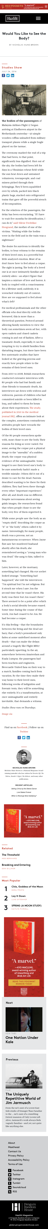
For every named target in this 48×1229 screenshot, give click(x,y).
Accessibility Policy (18, 1159)
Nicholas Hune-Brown (26, 45)
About (11, 1142)
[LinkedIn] (12, 75)
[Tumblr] (9, 1183)
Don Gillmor (8, 869)
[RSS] (9, 1191)
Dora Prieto (18, 890)
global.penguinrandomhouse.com (24, 1225)
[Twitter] (8, 75)
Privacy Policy (16, 1155)
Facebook (22, 727)
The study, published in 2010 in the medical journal (21, 412)
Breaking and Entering (16, 864)
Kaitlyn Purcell (20, 909)
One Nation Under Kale (22, 1039)
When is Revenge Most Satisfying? (24, 796)
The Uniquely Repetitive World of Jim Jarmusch (23, 1098)
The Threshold (10, 854)
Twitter (24, 732)
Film (8, 1090)
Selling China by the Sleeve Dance (24, 788)
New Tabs (11, 1033)
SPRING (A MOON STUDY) (27, 905)
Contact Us (14, 1151)
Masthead (13, 1147)
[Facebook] (3, 75)
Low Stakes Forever (24, 792)
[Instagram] (9, 1179)
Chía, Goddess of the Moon (27, 886)
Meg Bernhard (9, 858)
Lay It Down (19, 896)
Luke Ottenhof (19, 899)
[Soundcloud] (9, 1187)
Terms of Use (15, 1164)
